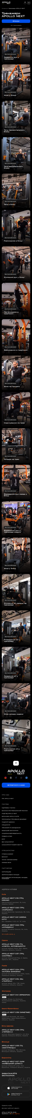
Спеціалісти (6, 824)
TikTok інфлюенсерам (9, 859)
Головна (4, 8)
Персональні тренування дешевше (14, 819)
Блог (3, 839)
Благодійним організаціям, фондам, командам (15, 878)
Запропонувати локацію (10, 874)
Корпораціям (6, 871)
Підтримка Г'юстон (8, 807)
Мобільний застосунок (10, 830)
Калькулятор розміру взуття (12, 844)
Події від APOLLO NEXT (9, 813)
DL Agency (16, 1113)
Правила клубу (7, 836)
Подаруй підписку (8, 822)
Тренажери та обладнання (11, 827)
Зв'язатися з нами (16, 785)
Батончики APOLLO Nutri (10, 816)
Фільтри (16, 21)
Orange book (6, 862)
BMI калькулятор (8, 841)
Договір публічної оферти (10, 1108)
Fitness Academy (7, 854)
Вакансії (5, 856)
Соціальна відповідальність (12, 833)
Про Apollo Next (8, 798)
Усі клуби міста (7, 934)
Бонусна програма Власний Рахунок (15, 810)
